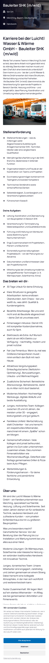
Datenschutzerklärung (12, 658)
